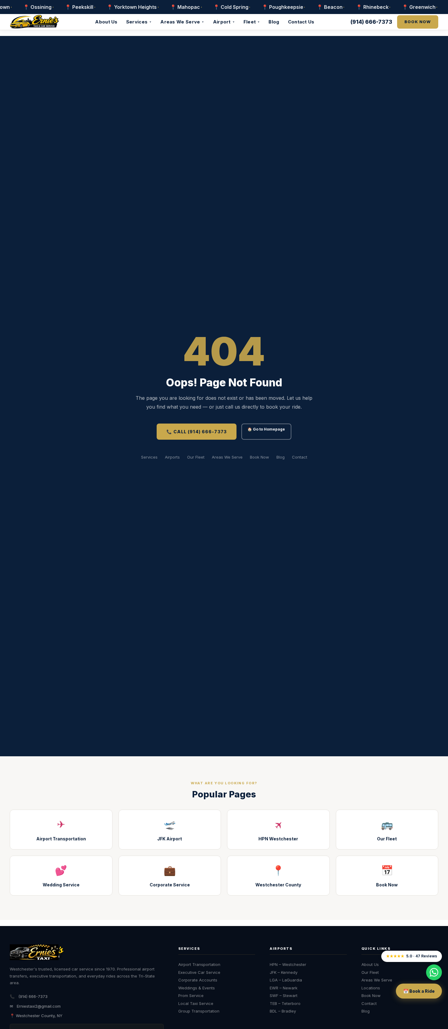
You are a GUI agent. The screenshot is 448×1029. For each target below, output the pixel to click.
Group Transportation (198, 1011)
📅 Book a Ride (419, 991)
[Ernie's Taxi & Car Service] (37, 952)
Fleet (252, 22)
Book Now (259, 457)
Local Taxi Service (195, 1003)
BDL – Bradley (283, 1011)
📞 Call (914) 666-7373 (196, 431)
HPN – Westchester (288, 964)
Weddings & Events (196, 987)
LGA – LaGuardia (286, 980)
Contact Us (301, 22)
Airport (224, 22)
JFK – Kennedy (283, 972)
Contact (299, 457)
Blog (273, 22)
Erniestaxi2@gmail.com (39, 1006)
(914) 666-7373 (371, 22)
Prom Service (191, 995)
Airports (172, 457)
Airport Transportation (199, 964)
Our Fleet (195, 457)
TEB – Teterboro (285, 1003)
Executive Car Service (199, 972)
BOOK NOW (417, 21)
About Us (106, 22)
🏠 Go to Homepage (266, 429)
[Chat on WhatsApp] (434, 972)
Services (139, 22)
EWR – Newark (283, 987)
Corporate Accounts (197, 980)
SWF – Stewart (283, 995)
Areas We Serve (182, 22)
